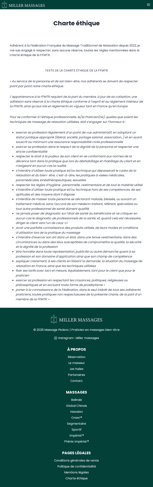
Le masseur (76, 363)
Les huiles (76, 369)
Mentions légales (76, 472)
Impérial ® (76, 435)
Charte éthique (76, 478)
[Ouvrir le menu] (149, 4)
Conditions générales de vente (76, 460)
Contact (76, 381)
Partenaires (76, 375)
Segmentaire (76, 423)
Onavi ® (76, 418)
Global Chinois (76, 406)
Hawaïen (76, 412)
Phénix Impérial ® (76, 441)
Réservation (76, 357)
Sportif (77, 429)
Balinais (76, 400)
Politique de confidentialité (76, 466)
